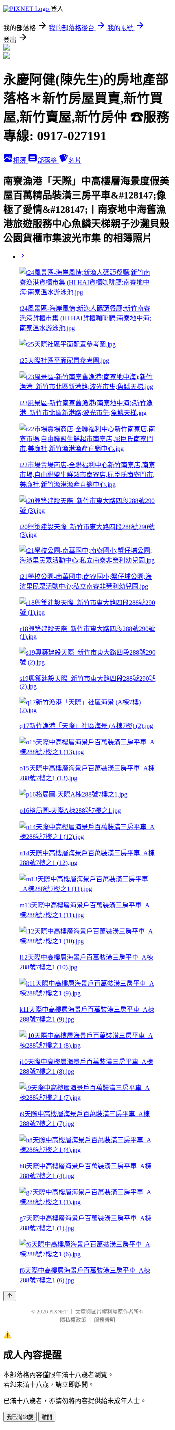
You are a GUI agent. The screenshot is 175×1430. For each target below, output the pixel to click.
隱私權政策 (73, 1320)
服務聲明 (104, 1320)
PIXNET (58, 1312)
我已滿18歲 (20, 1417)
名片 (74, 160)
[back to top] (9, 1296)
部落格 (48, 160)
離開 (47, 1417)
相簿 (20, 160)
